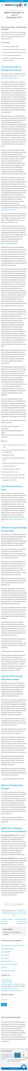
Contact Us (5, 1047)
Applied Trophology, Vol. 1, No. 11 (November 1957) (21, 921)
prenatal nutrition (6, 961)
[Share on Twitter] (12, 904)
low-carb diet (5, 958)
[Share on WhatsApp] (6, 904)
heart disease (5, 955)
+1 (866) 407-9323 (6, 980)
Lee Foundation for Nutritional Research (12, 945)
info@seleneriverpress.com (9, 988)
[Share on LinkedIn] (21, 904)
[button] (2, 5)
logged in (13, 932)
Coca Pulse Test (20, 912)
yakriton (3, 384)
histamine (7, 913)
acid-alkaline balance (7, 949)
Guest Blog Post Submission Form (11, 990)
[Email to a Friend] (15, 904)
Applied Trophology (11, 10)
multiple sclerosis (14, 913)
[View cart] (25, 5)
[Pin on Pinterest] (18, 904)
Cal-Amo (14, 912)
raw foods (4, 967)
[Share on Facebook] (9, 904)
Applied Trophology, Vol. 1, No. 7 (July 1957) (7, 921)
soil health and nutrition (8, 970)
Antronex (9, 912)
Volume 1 (19, 10)
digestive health (5, 952)
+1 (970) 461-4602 (6, 982)
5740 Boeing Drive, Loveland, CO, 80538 (13, 984)
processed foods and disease (9, 964)
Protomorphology (6, 243)
